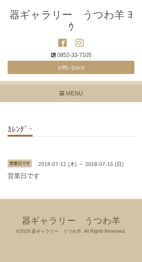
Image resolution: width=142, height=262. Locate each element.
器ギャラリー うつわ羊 (71, 221)
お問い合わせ (71, 67)
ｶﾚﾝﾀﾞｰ (20, 129)
